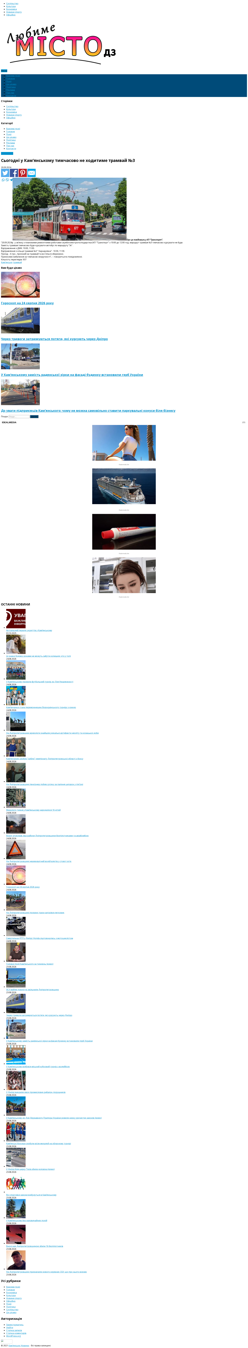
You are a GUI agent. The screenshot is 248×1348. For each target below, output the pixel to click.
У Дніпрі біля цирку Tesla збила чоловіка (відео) (30, 1169)
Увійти (9, 1327)
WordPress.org (13, 1336)
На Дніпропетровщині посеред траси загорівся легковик (35, 912)
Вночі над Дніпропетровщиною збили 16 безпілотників (34, 1246)
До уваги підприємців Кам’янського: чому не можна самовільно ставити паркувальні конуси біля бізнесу (88, 410)
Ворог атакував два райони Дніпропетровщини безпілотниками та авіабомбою (47, 835)
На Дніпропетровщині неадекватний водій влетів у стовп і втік (38, 861)
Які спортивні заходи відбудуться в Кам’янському (31, 1194)
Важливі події (13, 75)
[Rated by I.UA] (6, 1342)
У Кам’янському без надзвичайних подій (26, 1220)
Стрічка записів (14, 1330)
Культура (11, 6)
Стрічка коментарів (16, 1333)
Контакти (11, 95)
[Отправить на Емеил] (31, 176)
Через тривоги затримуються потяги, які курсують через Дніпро (54, 339)
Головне (10, 78)
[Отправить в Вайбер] (7, 180)
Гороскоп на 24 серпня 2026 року (27, 303)
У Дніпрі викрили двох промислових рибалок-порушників (35, 1092)
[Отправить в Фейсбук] (14, 176)
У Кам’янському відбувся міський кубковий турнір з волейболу (38, 1066)
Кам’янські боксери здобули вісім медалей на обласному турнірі (38, 1143)
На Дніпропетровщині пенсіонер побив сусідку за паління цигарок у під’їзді (44, 784)
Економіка (11, 9)
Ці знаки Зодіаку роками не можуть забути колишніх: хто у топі (38, 656)
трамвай (17, 262)
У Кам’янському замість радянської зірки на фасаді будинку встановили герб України (72, 374)
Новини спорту (14, 12)
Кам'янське (6, 262)
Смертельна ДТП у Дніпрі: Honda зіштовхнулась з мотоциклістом (39, 938)
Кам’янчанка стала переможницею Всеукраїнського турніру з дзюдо (41, 707)
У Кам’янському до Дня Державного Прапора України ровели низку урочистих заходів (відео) (54, 1117)
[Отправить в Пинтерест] (23, 176)
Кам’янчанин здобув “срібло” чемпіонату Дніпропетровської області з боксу (44, 758)
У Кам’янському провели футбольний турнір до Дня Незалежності (39, 681)
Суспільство (12, 3)
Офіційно (11, 14)
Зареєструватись (15, 1324)
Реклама (10, 89)
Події (8, 81)
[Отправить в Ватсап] (3, 180)
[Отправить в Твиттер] (5, 176)
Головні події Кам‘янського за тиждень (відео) (29, 963)
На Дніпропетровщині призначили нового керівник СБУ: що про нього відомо (46, 1271)
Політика (11, 87)
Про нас (10, 92)
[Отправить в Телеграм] (11, 180)
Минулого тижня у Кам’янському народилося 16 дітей (33, 810)
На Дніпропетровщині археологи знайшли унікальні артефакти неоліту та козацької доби (52, 733)
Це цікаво (11, 84)
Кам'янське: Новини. (19, 1345)
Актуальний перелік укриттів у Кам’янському (29, 630)
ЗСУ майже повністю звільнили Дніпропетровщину (32, 989)
